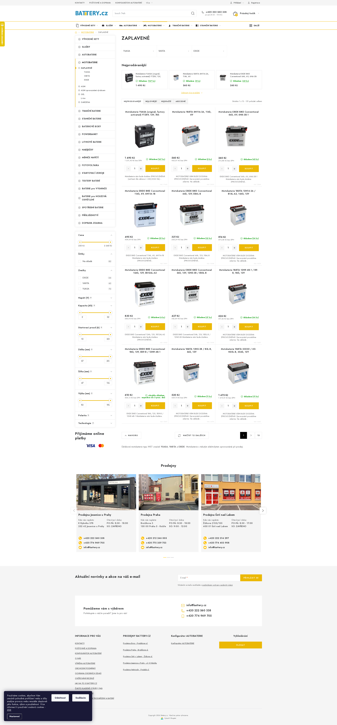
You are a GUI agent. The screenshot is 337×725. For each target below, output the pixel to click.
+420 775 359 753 (156, 542)
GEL (83, 94)
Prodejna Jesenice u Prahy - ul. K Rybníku (140, 663)
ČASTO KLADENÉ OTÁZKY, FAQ (89, 688)
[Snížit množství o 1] (128, 168)
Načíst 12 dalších (193, 435)
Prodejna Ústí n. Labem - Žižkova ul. (138, 656)
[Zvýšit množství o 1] (140, 168)
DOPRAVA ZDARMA (92, 223)
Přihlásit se (251, 578)
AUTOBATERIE (89, 54)
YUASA (87, 72)
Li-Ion (83, 98)
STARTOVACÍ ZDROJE (93, 173)
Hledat (193, 13)
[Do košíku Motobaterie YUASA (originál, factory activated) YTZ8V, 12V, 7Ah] (155, 168)
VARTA (87, 76)
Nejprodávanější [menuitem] (132, 101)
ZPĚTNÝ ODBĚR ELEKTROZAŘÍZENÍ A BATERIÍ (94, 698)
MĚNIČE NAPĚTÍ (90, 157)
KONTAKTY (80, 2)
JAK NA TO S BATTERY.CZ (86, 683)
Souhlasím (81, 697)
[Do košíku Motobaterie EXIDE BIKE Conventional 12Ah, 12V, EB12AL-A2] (155, 326)
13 (258, 435)
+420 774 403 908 (218, 542)
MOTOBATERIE (90, 62)
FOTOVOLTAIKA (90, 165)
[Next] (263, 510)
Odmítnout (60, 697)
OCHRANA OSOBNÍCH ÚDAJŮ (88, 673)
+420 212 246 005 (156, 538)
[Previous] (74, 510)
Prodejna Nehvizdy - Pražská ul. (136, 669)
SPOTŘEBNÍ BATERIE (93, 207)
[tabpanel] (106, 513)
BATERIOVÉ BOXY (91, 126)
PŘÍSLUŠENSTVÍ (90, 215)
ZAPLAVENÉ (86, 68)
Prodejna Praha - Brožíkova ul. (135, 650)
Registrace (255, 2)
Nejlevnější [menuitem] (151, 101)
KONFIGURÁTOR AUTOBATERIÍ (128, 2)
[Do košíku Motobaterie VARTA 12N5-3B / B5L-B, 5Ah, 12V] (202, 405)
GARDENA (85, 102)
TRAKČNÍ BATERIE (91, 110)
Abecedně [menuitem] (181, 101)
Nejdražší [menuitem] (166, 101)
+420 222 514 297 (218, 538)
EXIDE (86, 80)
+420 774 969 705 (94, 542)
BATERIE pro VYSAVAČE (94, 188)
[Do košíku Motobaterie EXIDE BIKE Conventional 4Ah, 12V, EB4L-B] (202, 247)
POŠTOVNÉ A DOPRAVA (100, 2)
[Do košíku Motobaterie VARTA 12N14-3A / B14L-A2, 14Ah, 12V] (249, 247)
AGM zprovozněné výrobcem (93, 90)
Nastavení (14, 716)
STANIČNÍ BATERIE (91, 118)
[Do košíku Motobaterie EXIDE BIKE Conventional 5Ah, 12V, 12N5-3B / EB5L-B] (202, 326)
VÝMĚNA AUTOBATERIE (85, 663)
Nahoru (133, 435)
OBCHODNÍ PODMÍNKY (85, 668)
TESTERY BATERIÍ (91, 180)
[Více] (254, 25)
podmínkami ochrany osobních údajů (217, 585)
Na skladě (97, 261)
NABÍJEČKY (87, 149)
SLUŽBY (86, 46)
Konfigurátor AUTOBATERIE (182, 643)
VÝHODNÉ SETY (90, 39)
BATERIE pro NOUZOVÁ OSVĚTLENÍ (94, 198)
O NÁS (78, 658)
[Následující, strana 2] (251, 435)
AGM (83, 86)
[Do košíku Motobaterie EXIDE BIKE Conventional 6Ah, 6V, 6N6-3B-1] (249, 168)
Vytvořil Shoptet (170, 718)
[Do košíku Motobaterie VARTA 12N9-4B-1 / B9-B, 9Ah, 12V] (249, 326)
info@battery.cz (92, 547)
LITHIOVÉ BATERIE (91, 142)
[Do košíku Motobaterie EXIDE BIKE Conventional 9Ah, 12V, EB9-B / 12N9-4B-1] (155, 405)
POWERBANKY (90, 134)
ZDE (9, 710)
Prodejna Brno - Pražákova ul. (135, 643)
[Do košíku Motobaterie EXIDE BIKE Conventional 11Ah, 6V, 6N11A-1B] (155, 247)
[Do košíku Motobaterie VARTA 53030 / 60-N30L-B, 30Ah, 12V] (249, 405)
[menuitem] (88, 25)
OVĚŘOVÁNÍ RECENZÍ (84, 678)
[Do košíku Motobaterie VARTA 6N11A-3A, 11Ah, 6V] (202, 168)
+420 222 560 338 (216, 12)
